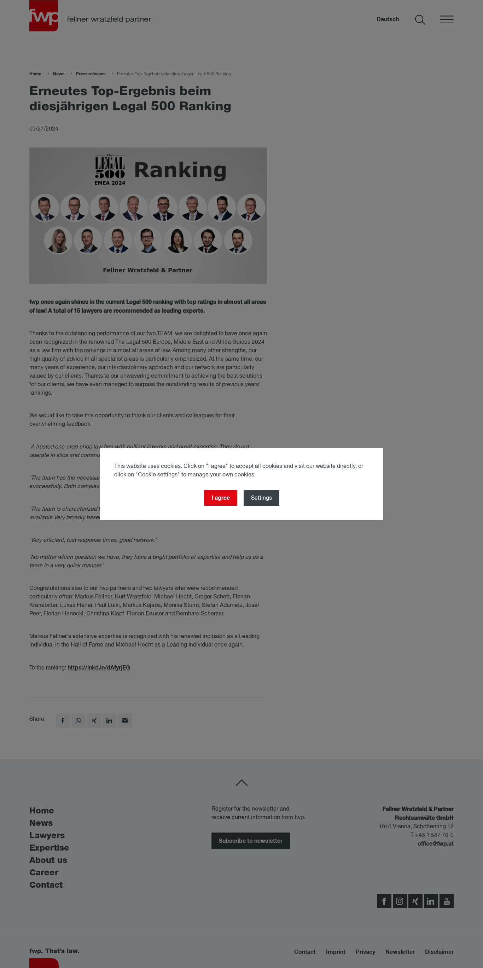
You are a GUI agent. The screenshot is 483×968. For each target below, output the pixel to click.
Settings (261, 498)
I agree (220, 498)
